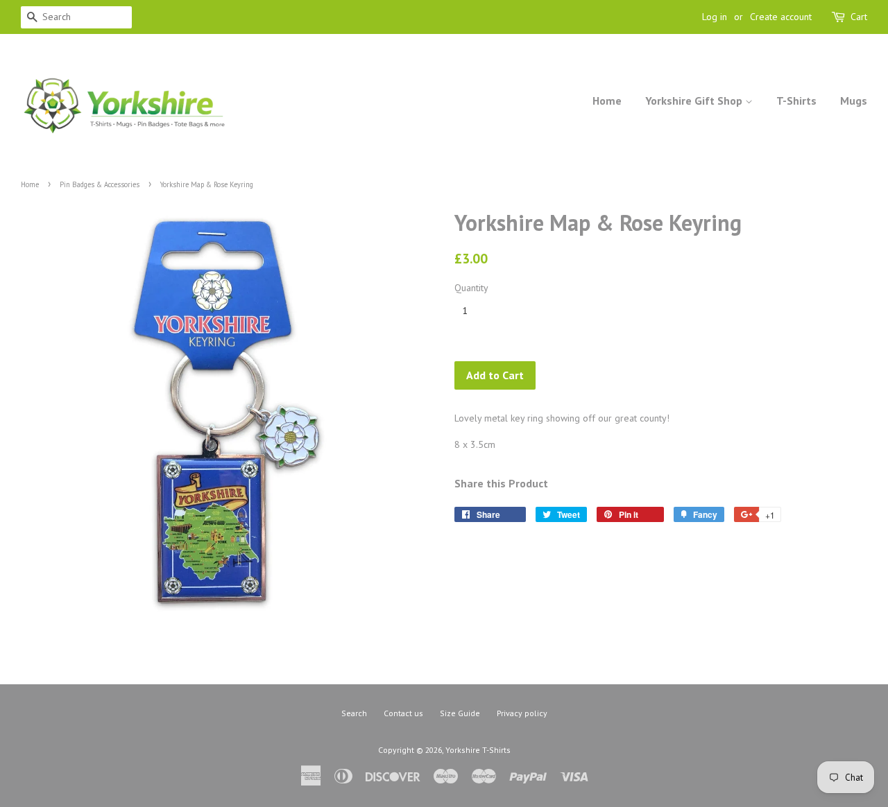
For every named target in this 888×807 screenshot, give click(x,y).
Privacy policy (522, 713)
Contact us (403, 713)
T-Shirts (796, 100)
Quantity (471, 287)
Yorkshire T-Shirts (478, 750)
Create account (781, 16)
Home (607, 100)
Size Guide (460, 713)
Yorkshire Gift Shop (695, 100)
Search (354, 713)
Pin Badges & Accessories (99, 184)
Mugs (853, 100)
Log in (714, 16)
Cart (859, 16)
